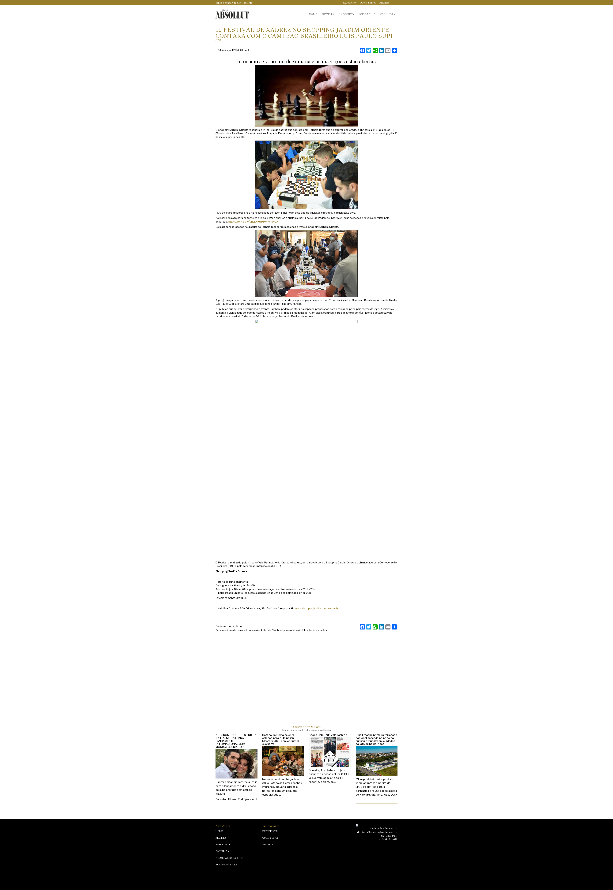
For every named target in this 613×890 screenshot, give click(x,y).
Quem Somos (368, 2)
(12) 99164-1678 (388, 839)
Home (313, 14)
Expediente (349, 2)
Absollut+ (223, 844)
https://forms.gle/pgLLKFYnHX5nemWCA (253, 221)
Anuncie (384, 2)
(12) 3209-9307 (389, 836)
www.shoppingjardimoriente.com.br (317, 608)
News (218, 39)
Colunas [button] (387, 14)
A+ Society (346, 14)
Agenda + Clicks (226, 864)
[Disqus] (306, 675)
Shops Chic (367, 14)
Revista (328, 14)
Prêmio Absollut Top (230, 857)
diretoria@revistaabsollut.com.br (377, 832)
